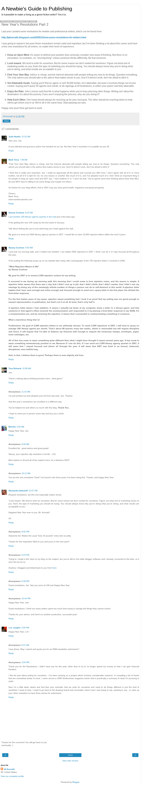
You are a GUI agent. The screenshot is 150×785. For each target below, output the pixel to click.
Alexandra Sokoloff (18, 490)
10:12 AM (26, 473)
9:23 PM (25, 555)
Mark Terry (13, 160)
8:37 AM (25, 645)
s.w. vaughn (14, 627)
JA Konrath (9, 769)
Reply (11, 150)
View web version (70, 761)
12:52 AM (26, 136)
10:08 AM (26, 368)
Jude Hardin (14, 136)
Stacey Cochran (16, 212)
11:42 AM (26, 392)
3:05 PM (25, 627)
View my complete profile (12, 776)
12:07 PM (33, 490)
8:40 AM (25, 444)
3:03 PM (25, 662)
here (54, 568)
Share (6, 121)
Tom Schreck (14, 368)
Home (70, 755)
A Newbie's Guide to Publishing (36, 8)
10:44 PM (26, 598)
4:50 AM (20, 427)
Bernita (12, 427)
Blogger (75, 782)
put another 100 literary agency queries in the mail (33, 217)
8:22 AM (29, 212)
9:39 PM (25, 581)
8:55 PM (25, 531)
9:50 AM (29, 247)
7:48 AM (23, 160)
